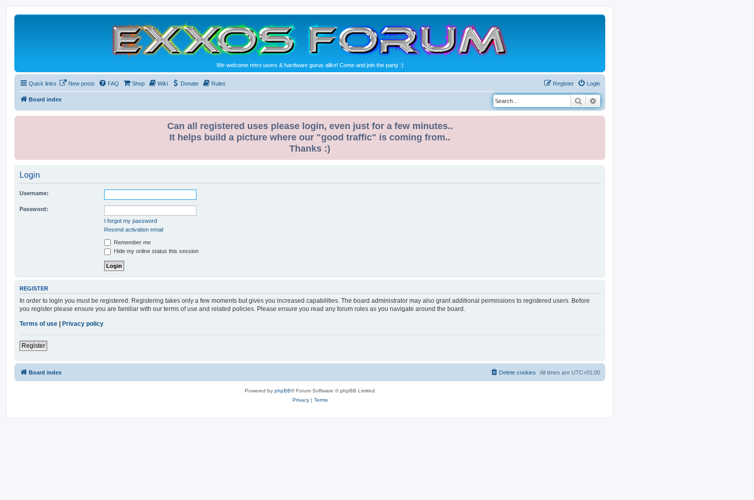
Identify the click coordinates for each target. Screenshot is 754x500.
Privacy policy (83, 323)
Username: (34, 193)
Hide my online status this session (155, 251)
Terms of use (38, 323)
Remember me (131, 242)
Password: (33, 209)
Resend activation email (133, 229)
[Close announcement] (598, 122)
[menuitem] (77, 83)
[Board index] (310, 39)
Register (33, 345)
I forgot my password (130, 221)
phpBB (282, 390)
